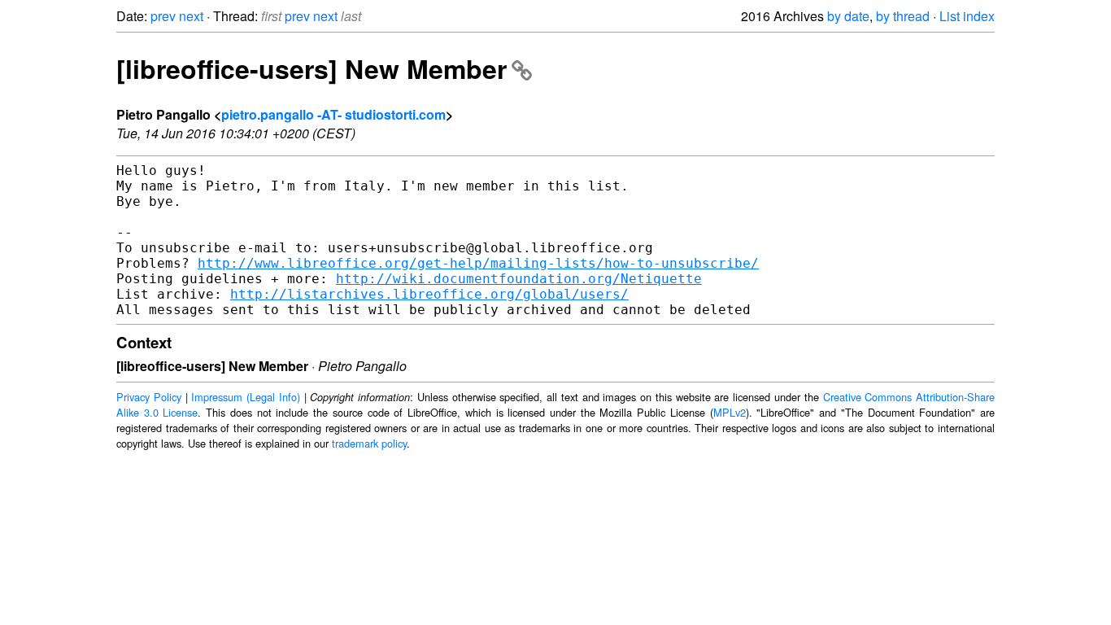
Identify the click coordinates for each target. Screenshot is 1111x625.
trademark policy (369, 443)
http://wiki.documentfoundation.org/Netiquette (519, 278)
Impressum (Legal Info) (245, 396)
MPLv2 (729, 412)
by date (848, 16)
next (191, 16)
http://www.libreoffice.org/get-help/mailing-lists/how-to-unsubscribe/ (478, 263)
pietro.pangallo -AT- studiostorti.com (333, 114)
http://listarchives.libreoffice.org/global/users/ (429, 294)
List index (967, 16)
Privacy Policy (148, 396)
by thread (903, 16)
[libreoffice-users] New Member (311, 68)
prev (163, 16)
